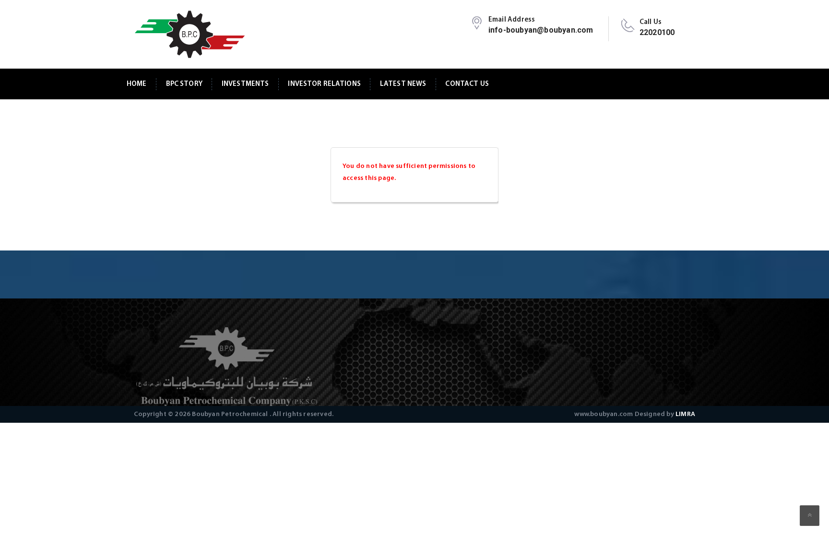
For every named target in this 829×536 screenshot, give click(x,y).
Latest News (403, 84)
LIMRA (685, 414)
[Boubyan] (189, 34)
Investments (245, 84)
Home (137, 84)
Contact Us (466, 84)
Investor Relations (324, 84)
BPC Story (184, 84)
